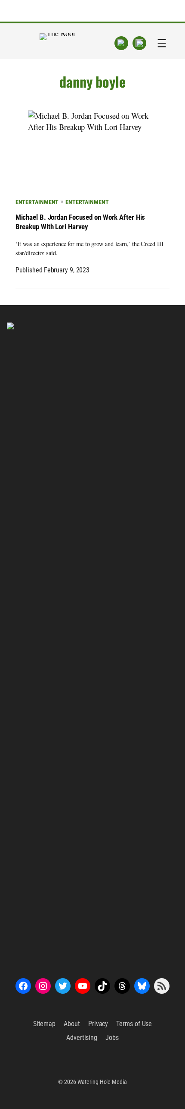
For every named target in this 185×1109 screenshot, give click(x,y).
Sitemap (44, 1024)
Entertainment (37, 202)
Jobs (112, 1037)
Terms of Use (134, 1024)
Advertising (81, 1037)
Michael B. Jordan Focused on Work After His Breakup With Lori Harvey (80, 222)
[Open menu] (162, 43)
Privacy (98, 1024)
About (72, 1024)
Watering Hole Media (102, 1081)
